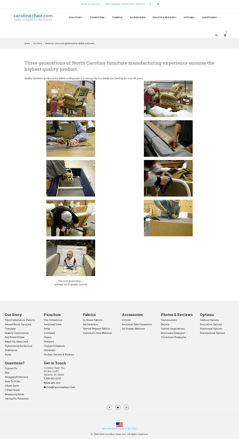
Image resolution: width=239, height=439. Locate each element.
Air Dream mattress (133, 328)
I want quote (12, 389)
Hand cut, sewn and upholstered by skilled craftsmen (18, 346)
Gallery (165, 324)
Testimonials (169, 320)
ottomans (49, 350)
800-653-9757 (53, 378)
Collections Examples (173, 337)
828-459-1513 (53, 382)
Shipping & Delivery (16, 376)
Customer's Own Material (97, 332)
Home (27, 43)
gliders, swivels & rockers (59, 354)
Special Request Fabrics (96, 328)
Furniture (97, 17)
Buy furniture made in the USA (119, 428)
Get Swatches (90, 324)
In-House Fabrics (92, 320)
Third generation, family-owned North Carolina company (20, 324)
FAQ (7, 372)
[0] (225, 35)
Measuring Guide (14, 394)
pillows (126, 320)
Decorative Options (211, 324)
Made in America (90, 4)
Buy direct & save (15, 337)
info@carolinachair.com (60, 387)
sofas (47, 328)
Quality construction (17, 332)
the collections (53, 320)
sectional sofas (53, 324)
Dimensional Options (212, 332)
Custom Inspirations (173, 328)
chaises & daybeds (54, 345)
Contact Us (11, 368)
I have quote (12, 385)
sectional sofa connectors (137, 324)
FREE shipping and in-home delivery (125, 4)
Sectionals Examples (173, 332)
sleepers (49, 341)
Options (189, 17)
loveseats (49, 332)
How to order (12, 381)
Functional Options (211, 328)
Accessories (137, 17)
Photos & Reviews (164, 17)
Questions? (209, 17)
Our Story (76, 17)
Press (8, 354)
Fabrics (117, 17)
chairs (48, 337)
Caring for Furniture (17, 398)
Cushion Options (209, 320)
